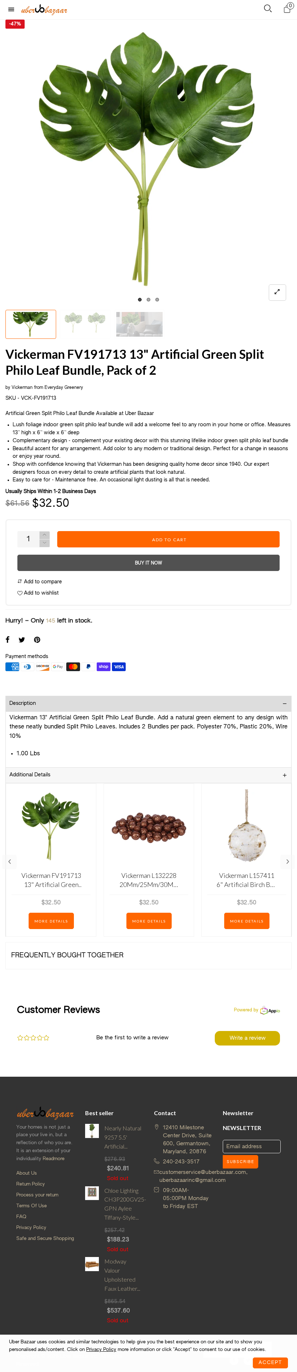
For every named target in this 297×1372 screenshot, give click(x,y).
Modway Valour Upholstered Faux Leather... (122, 1274)
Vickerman (22, 388)
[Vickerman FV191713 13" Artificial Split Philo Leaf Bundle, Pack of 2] (139, 324)
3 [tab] (157, 299)
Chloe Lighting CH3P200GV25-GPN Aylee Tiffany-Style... (123, 1204)
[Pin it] (37, 640)
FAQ (21, 1217)
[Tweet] (21, 640)
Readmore (53, 1159)
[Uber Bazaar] (44, 9)
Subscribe (240, 1162)
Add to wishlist (40, 593)
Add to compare (42, 581)
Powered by (246, 1010)
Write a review (247, 1038)
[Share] (7, 640)
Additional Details (29, 774)
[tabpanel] (148, 163)
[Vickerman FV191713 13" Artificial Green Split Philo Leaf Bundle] (85, 324)
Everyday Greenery (64, 388)
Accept (270, 1362)
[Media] (277, 292)
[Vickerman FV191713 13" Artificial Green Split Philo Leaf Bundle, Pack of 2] (148, 163)
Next (287, 862)
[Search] (267, 10)
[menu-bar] (13, 10)
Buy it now (148, 563)
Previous (9, 862)
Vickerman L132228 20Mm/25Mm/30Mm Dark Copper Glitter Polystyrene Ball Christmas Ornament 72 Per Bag (149, 880)
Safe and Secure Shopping (45, 1238)
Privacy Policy (31, 1227)
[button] (44, 543)
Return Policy (30, 1184)
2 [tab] (148, 299)
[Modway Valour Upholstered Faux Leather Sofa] (92, 1290)
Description (22, 703)
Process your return (37, 1195)
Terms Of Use (31, 1206)
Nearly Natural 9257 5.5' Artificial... (122, 1137)
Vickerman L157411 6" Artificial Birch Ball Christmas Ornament (247, 880)
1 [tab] (140, 299)
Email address (244, 1146)
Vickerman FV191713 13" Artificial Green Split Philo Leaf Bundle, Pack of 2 (51, 880)
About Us (26, 1173)
